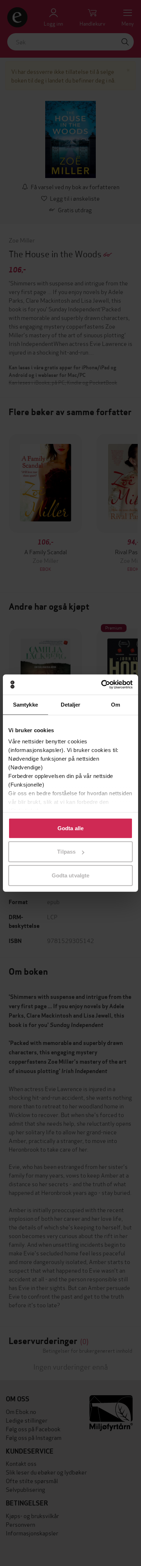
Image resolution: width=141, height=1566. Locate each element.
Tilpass (66, 852)
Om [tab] (115, 704)
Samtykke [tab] (25, 704)
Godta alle (70, 828)
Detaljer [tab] (71, 704)
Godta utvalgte (70, 875)
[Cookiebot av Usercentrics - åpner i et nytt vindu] (101, 684)
